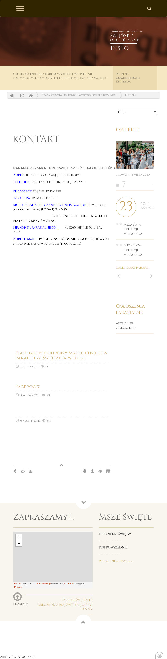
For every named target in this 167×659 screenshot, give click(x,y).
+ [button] (19, 537)
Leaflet (17, 583)
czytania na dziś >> (94, 78)
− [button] (19, 543)
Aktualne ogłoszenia (126, 325)
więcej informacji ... (115, 561)
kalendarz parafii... (133, 267)
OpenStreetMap (43, 583)
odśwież (21, 95)
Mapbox (18, 586)
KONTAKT (130, 95)
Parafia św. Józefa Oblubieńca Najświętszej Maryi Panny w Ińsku (79, 95)
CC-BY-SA (69, 583)
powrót (11, 95)
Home (30, 95)
